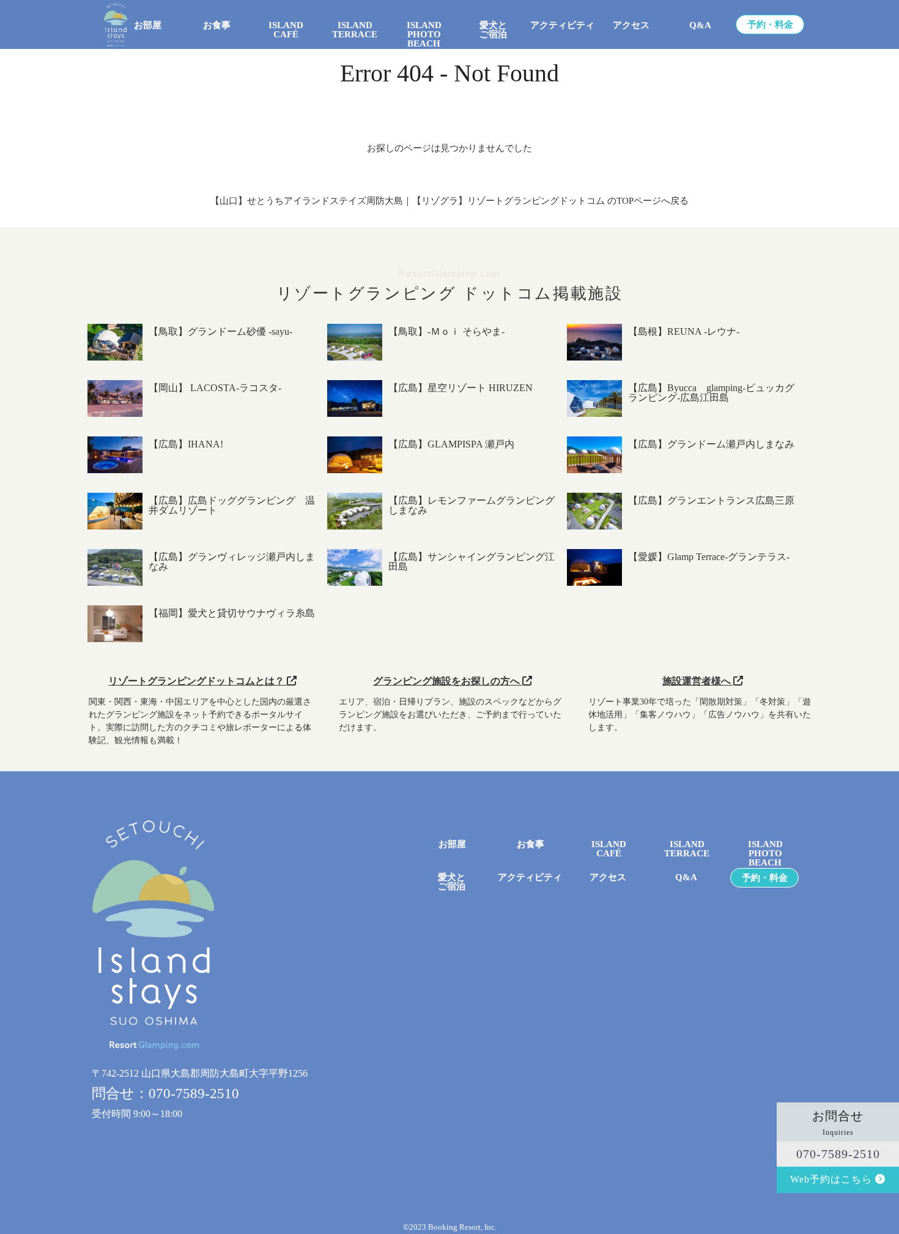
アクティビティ (562, 25)
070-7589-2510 (838, 1154)
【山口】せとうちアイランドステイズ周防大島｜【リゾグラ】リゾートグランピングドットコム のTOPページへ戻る (449, 201)
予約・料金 (770, 24)
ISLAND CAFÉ (285, 30)
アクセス (631, 25)
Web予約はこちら (832, 1179)
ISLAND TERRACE (354, 30)
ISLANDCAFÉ (608, 849)
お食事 (217, 25)
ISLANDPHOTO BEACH (424, 30)
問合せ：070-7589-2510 (165, 1093)
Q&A (700, 25)
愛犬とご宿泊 (493, 30)
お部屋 (147, 25)
